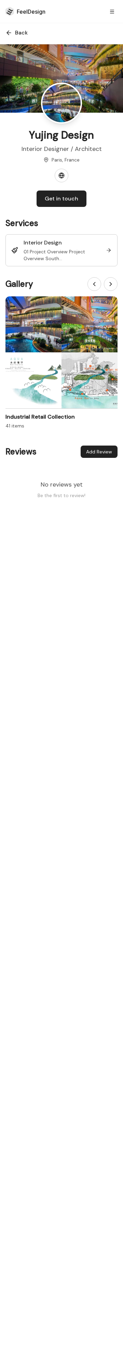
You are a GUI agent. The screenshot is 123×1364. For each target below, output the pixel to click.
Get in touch (61, 198)
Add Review (99, 452)
